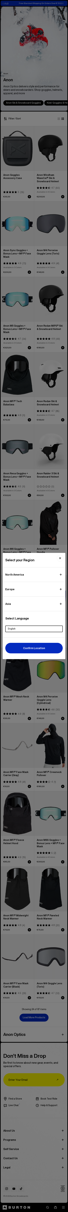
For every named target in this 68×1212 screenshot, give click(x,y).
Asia (8, 604)
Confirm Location (34, 648)
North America (14, 574)
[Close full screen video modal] (60, 558)
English (12, 629)
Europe (10, 589)
